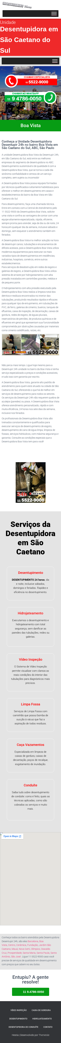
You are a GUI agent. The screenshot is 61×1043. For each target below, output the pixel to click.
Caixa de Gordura (41, 1010)
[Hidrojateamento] (19, 6)
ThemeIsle (44, 1035)
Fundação (32, 945)
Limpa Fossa (30, 704)
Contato (47, 1027)
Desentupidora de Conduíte (23, 1027)
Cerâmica (21, 945)
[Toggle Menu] (54, 13)
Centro (11, 945)
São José (16, 956)
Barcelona (33, 941)
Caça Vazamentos (30, 745)
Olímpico (35, 949)
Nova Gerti (24, 949)
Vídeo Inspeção (30, 659)
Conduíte (30, 785)
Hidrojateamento (30, 613)
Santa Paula (43, 952)
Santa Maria (29, 952)
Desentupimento (30, 573)
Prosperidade (15, 952)
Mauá (15, 949)
